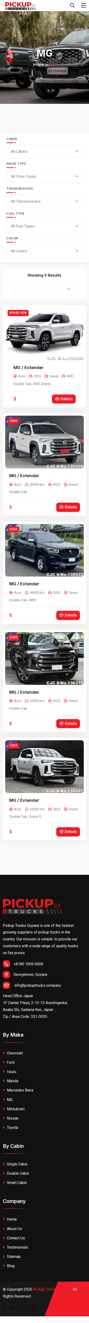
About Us (14, 1229)
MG (9, 1099)
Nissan (12, 1118)
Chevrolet (14, 1053)
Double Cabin (17, 1173)
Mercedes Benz (19, 1090)
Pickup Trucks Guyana (52, 1289)
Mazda (12, 1081)
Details (67, 399)
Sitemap (13, 1256)
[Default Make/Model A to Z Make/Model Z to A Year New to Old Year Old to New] (44, 289)
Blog (10, 1266)
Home (38, 64)
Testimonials (17, 1247)
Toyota (12, 1127)
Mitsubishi (15, 1109)
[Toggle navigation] (83, 5)
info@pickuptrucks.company (37, 985)
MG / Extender (28, 367)
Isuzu (11, 1071)
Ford (10, 1062)
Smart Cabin (16, 1182)
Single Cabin (17, 1164)
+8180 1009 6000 (28, 964)
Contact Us (15, 1238)
